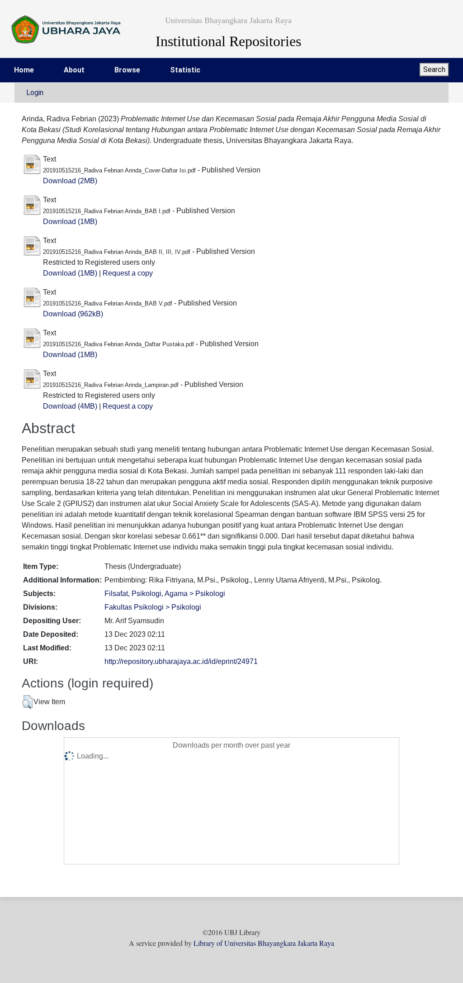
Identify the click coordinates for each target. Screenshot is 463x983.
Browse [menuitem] (127, 70)
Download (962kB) (73, 314)
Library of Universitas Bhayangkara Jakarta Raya (264, 943)
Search (434, 69)
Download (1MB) (70, 221)
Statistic (185, 70)
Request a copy (128, 273)
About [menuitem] (74, 70)
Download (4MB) (70, 406)
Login (34, 92)
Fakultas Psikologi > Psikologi (152, 607)
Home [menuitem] (24, 70)
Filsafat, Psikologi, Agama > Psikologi (164, 593)
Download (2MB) (70, 181)
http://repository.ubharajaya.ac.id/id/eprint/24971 (181, 661)
